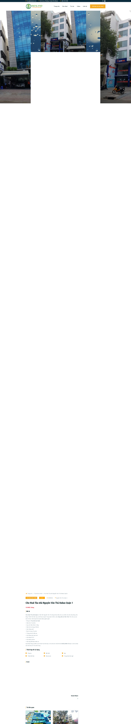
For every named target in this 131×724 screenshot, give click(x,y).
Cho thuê (64, 6)
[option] (65, 32)
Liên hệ (85, 6)
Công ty (29, 653)
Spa (65, 653)
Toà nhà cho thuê (38, 593)
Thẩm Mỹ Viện (31, 656)
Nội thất (48, 653)
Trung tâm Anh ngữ (68, 656)
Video (78, 6)
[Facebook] (77, 698)
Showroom (48, 656)
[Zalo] (104, 1)
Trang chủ (56, 6)
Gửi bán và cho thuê (97, 6)
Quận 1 (42, 598)
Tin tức (72, 6)
